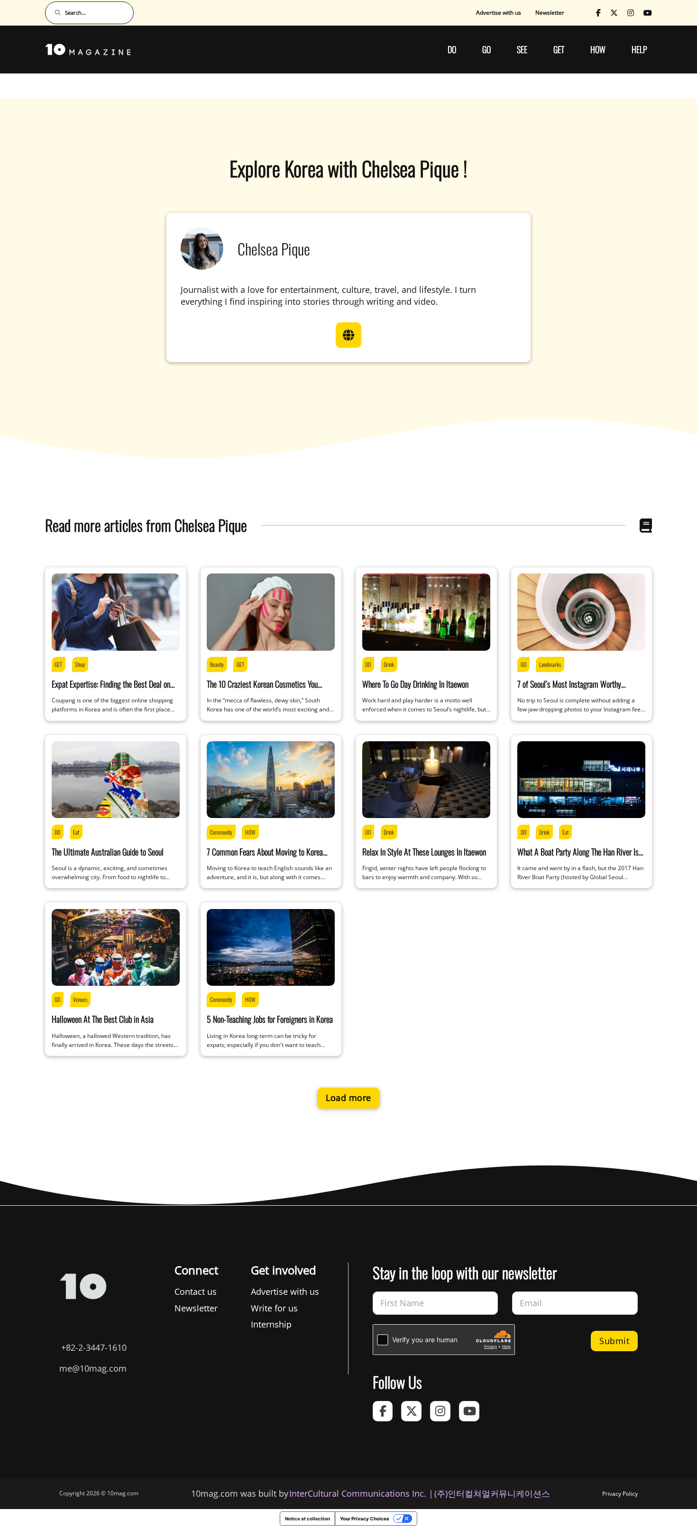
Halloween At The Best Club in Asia (103, 1019)
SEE (522, 49)
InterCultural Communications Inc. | (361, 1493)
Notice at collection (307, 1518)
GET (558, 49)
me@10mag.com (93, 1368)
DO (452, 49)
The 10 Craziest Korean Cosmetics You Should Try (262, 690)
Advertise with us (498, 13)
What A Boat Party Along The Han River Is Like (578, 858)
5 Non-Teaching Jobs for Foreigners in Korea (270, 1019)
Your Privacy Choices (364, 1518)
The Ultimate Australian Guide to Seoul (108, 852)
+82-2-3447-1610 (94, 1347)
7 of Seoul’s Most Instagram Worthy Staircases (569, 690)
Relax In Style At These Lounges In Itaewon (424, 852)
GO (486, 49)
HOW (597, 49)
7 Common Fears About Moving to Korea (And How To (265, 858)
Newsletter (549, 13)
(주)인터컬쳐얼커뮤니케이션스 (492, 1493)
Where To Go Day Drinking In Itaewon (415, 684)
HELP (639, 49)
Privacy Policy (620, 1494)
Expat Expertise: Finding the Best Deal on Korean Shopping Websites (111, 690)
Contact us (195, 1291)
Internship (271, 1324)
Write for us (274, 1308)
